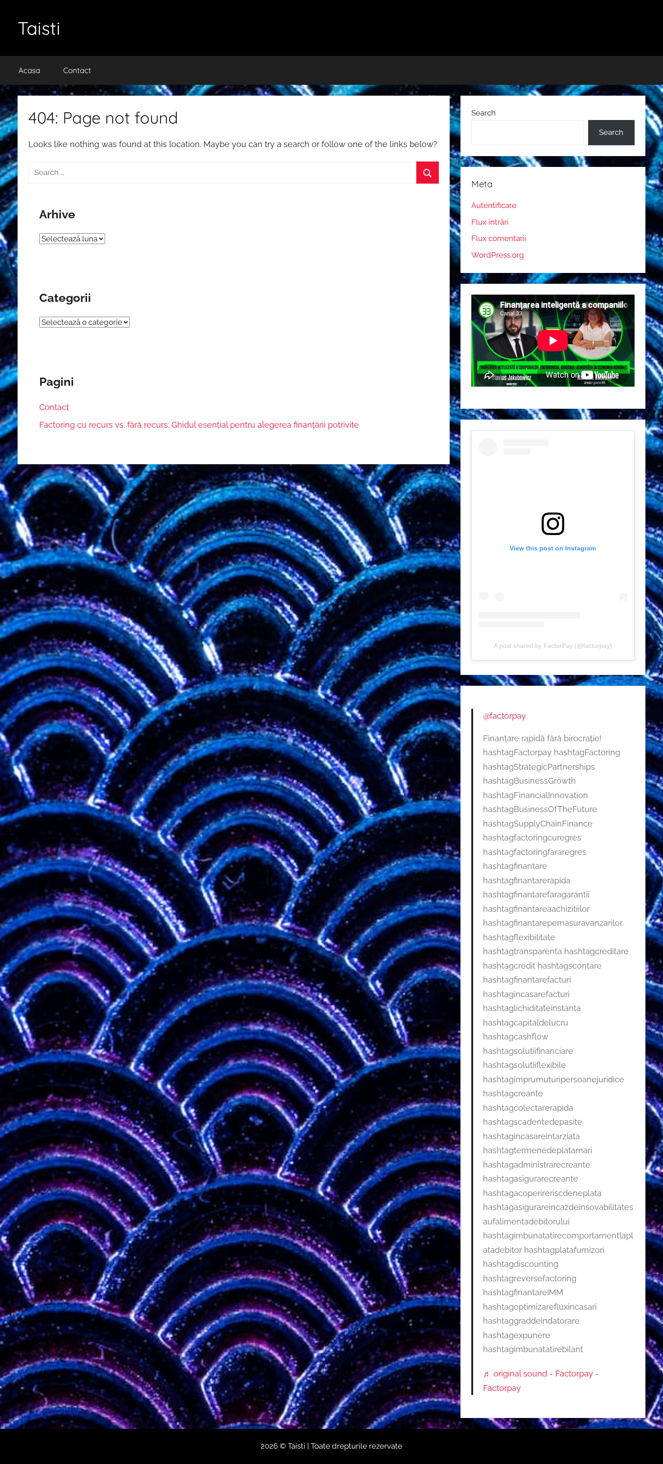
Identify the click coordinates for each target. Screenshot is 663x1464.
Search (483, 112)
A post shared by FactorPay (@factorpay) (553, 645)
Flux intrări (490, 221)
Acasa (29, 70)
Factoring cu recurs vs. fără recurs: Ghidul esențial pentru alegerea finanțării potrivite (199, 425)
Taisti (39, 28)
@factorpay (504, 715)
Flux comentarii (498, 238)
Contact (77, 70)
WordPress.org (497, 254)
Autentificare (493, 205)
